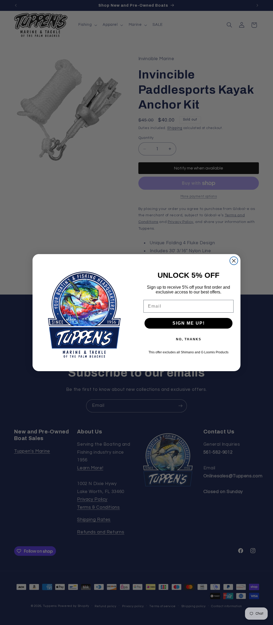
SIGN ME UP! (188, 323)
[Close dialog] (234, 261)
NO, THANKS (188, 339)
